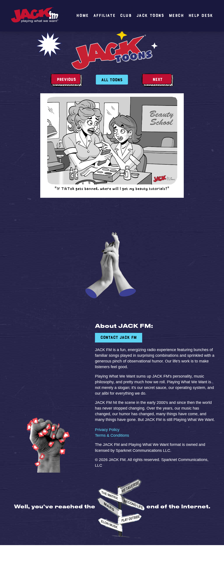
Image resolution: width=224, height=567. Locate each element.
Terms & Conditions (112, 435)
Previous (66, 80)
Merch (176, 16)
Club (126, 16)
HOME (82, 16)
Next (158, 80)
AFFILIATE (104, 16)
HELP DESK (201, 16)
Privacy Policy (107, 429)
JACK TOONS (150, 16)
